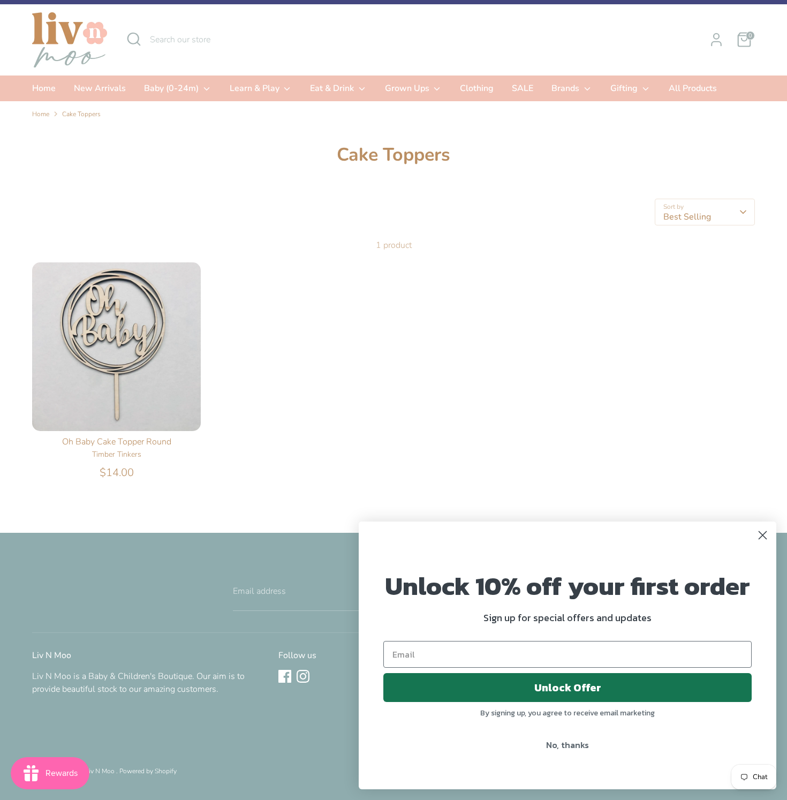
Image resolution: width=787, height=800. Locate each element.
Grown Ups (408, 88)
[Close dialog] (762, 535)
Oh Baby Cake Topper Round (116, 442)
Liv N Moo (101, 771)
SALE (522, 88)
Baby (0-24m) (172, 88)
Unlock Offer (567, 688)
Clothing (477, 88)
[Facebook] (284, 676)
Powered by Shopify (148, 771)
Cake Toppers (81, 114)
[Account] (716, 39)
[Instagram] (303, 676)
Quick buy (117, 413)
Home (44, 88)
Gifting (625, 88)
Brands (566, 88)
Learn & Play (256, 88)
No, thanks (567, 744)
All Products (693, 88)
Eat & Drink (333, 88)
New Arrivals (100, 88)
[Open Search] (134, 39)
